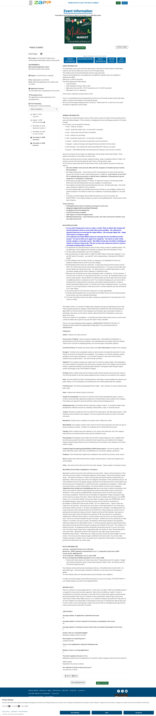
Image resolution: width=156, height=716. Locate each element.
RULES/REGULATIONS (85, 59)
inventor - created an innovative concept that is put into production (87, 141)
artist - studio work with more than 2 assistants (81, 132)
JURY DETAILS (121, 60)
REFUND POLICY (111, 60)
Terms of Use (55, 693)
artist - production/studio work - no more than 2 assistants (84, 129)
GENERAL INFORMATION (70, 60)
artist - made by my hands (74, 127)
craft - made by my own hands (75, 135)
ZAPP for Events (57, 690)
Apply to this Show (79, 47)
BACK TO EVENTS (37, 47)
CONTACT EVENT (122, 47)
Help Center (74, 690)
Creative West (46, 693)
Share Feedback (49, 696)
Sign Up (125, 3)
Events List (43, 690)
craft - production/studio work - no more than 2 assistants (84, 138)
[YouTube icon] (126, 692)
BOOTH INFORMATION (100, 60)
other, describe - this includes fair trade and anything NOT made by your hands (90, 147)
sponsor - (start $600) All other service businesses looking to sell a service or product (93, 150)
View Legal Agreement (78, 682)
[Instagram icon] (122, 692)
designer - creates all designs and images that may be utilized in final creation (90, 144)
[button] (44, 109)
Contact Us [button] (82, 690)
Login (118, 3)
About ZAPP (65, 690)
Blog (50, 690)
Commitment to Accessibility (36, 696)
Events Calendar (34, 690)
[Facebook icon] (118, 692)
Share (68, 676)
